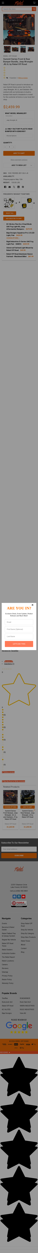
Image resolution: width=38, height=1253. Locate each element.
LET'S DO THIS (19, 644)
